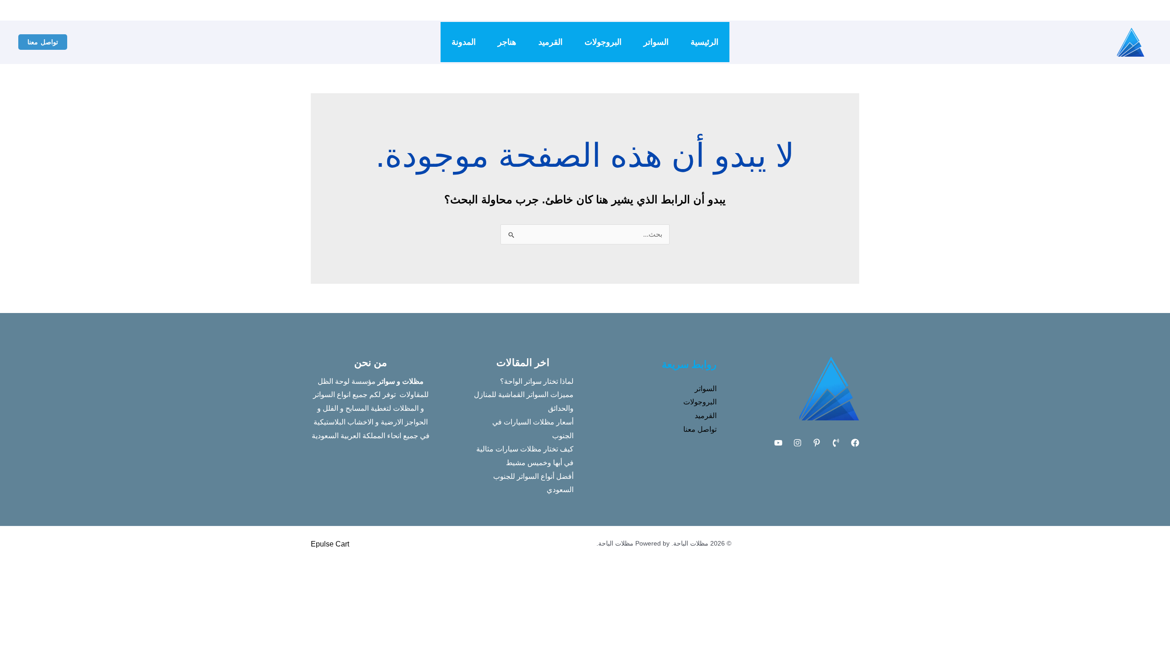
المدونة (464, 42)
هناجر (507, 42)
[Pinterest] (817, 443)
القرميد (550, 42)
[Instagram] (714, 10)
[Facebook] (741, 10)
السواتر (656, 42)
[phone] (727, 10)
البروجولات (603, 42)
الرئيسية (704, 42)
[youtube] (700, 10)
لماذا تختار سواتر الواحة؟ (537, 381)
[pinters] (686, 10)
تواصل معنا (700, 429)
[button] (42, 42)
